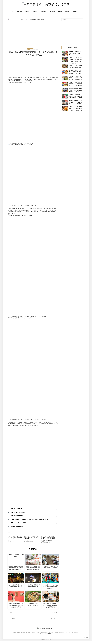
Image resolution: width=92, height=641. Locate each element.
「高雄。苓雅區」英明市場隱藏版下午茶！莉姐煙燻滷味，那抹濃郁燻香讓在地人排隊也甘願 (75, 85)
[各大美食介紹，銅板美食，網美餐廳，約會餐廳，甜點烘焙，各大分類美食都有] (33, 596)
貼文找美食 (52, 11)
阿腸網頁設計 (48, 633)
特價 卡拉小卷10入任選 (16, 508)
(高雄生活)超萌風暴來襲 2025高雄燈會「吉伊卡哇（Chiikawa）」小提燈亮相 (31, 537)
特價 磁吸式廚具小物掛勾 (17, 515)
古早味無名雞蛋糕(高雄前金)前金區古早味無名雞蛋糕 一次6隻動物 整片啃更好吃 (75, 96)
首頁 (13, 11)
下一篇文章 (53, 618)
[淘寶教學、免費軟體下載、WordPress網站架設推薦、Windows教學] (50, 596)
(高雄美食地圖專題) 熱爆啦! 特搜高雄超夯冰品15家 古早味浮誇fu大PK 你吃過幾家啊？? (15, 568)
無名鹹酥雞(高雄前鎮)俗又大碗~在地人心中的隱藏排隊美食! (75, 53)
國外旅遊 (75, 11)
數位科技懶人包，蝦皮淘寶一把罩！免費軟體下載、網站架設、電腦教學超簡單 (50, 605)
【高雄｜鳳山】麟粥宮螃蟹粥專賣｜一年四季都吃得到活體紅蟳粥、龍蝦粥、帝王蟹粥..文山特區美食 (75, 109)
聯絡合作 (67, 11)
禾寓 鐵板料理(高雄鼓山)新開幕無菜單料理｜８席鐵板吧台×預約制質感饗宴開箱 (75, 65)
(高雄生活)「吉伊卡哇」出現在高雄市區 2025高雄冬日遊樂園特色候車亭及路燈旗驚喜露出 (15, 537)
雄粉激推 (60, 11)
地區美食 (27, 11)
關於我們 (43, 639)
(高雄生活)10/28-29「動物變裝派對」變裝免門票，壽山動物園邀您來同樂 (50, 587)
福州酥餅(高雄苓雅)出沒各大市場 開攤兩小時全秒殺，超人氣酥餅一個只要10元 (75, 72)
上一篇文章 (13, 618)
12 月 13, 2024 (36, 49)
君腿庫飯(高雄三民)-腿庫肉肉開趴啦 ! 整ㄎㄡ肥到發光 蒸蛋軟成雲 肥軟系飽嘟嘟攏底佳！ (75, 91)
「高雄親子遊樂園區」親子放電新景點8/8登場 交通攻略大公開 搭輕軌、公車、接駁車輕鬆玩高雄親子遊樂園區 (75, 79)
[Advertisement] (33, 67)
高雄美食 (35, 11)
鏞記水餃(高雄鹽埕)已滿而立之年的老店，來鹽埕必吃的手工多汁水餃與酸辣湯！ (75, 102)
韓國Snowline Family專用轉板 (18, 512)
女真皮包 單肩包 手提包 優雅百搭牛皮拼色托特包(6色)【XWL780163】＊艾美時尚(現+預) (33, 519)
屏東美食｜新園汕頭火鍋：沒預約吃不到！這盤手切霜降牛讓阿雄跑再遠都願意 (75, 59)
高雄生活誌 (44, 11)
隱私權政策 (48, 639)
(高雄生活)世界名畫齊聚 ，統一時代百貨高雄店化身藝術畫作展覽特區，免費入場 (16, 605)
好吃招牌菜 (19, 11)
